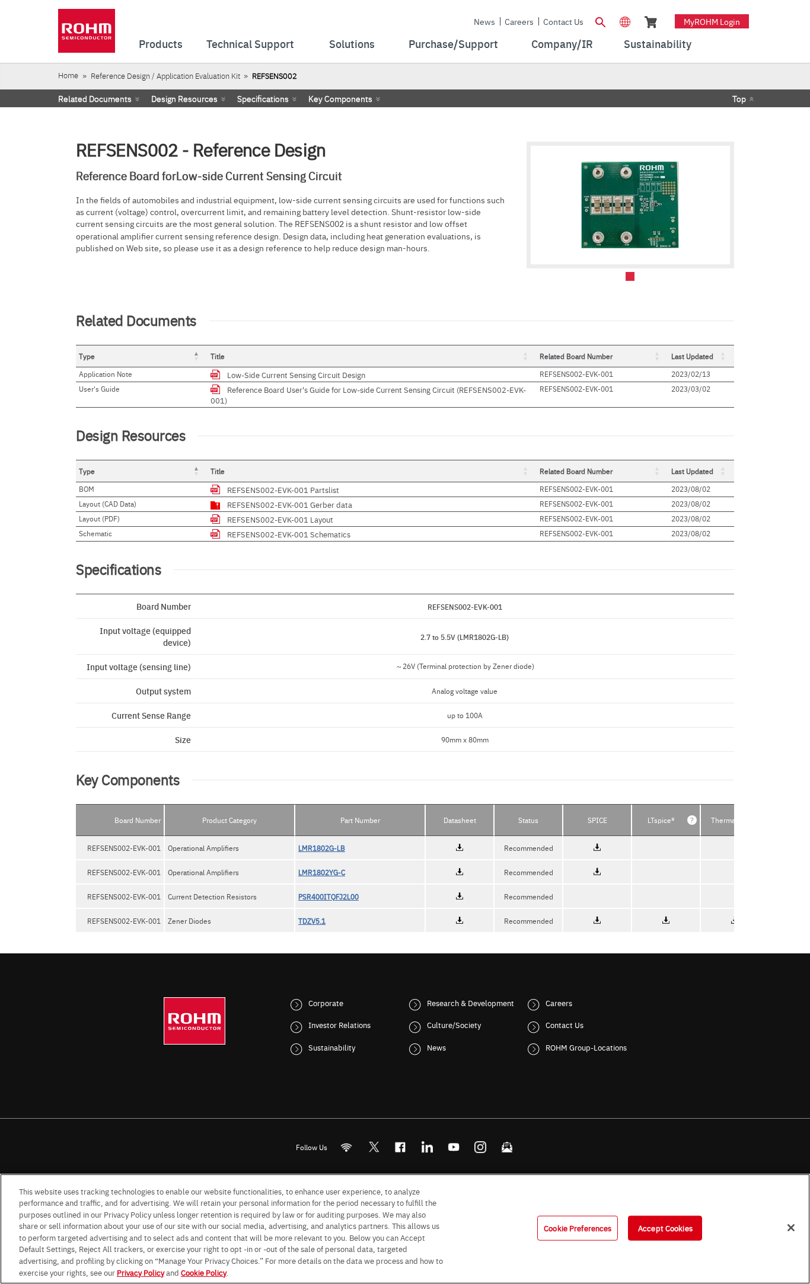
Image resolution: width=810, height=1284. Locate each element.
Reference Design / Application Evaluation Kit (165, 76)
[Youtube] (454, 1146)
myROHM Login (712, 21)
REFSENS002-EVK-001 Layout (280, 519)
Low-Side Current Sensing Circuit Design (296, 374)
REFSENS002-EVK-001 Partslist (283, 489)
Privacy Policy (140, 1271)
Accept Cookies (665, 1227)
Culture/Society (454, 1024)
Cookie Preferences (577, 1227)
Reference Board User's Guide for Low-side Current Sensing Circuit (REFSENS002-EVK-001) (368, 394)
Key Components (340, 98)
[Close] (791, 1228)
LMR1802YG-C (321, 872)
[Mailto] (507, 1146)
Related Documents (95, 98)
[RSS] (346, 1146)
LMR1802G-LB (321, 848)
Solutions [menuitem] (352, 43)
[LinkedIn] (427, 1146)
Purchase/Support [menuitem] (453, 43)
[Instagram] (480, 1146)
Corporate (325, 1002)
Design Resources (184, 98)
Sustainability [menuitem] (657, 43)
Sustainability (331, 1047)
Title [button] (218, 356)
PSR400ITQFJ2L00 (328, 896)
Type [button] (87, 356)
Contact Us (563, 21)
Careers (519, 21)
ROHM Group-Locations (586, 1047)
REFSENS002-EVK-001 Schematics (288, 534)
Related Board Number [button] (576, 356)
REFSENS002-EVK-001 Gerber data (289, 504)
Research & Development (470, 1002)
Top (739, 98)
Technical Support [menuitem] (250, 43)
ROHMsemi (373, 1146)
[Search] (600, 20)
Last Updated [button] (692, 356)
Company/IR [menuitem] (562, 43)
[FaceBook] (400, 1146)
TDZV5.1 (312, 921)
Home (68, 75)
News (484, 21)
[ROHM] (86, 34)
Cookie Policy (204, 1271)
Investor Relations (339, 1024)
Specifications (263, 98)
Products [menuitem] (161, 43)
